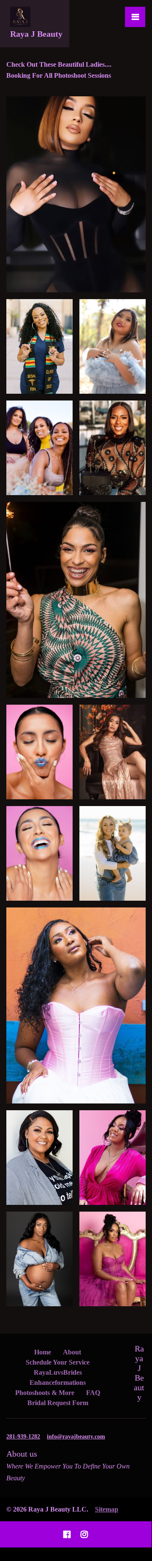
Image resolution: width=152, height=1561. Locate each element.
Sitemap (106, 1509)
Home (42, 1352)
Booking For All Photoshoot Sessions (58, 75)
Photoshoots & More (44, 1392)
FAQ (93, 1392)
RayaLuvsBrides (58, 1372)
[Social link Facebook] (67, 1534)
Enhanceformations (58, 1382)
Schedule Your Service (58, 1362)
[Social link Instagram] (84, 1534)
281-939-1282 (23, 1436)
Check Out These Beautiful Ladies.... (58, 64)
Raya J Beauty (139, 1373)
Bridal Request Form (57, 1402)
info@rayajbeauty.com (76, 1436)
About (72, 1352)
